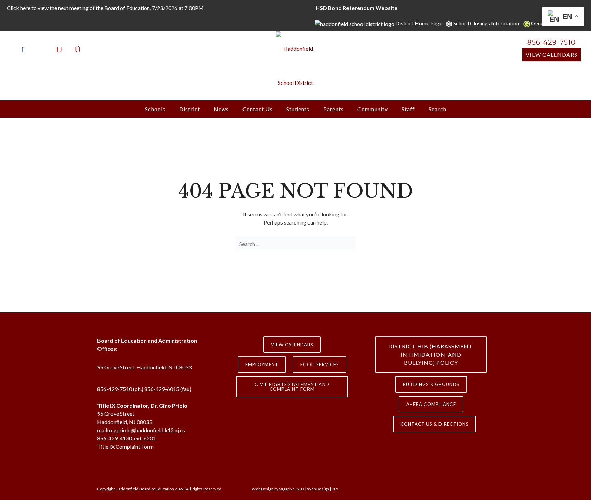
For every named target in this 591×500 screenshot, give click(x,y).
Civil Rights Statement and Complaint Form (292, 387)
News (221, 109)
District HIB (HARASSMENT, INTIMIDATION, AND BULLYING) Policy (431, 354)
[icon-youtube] (60, 49)
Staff (408, 109)
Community (372, 109)
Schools (155, 109)
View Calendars (551, 54)
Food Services (319, 364)
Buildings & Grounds (431, 384)
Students (298, 109)
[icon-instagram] (77, 49)
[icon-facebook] (23, 49)
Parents (333, 109)
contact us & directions (434, 424)
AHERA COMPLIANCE (431, 404)
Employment (261, 364)
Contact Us (257, 109)
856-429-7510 (551, 42)
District (189, 109)
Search (437, 109)
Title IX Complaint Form (125, 446)
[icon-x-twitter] (42, 49)
